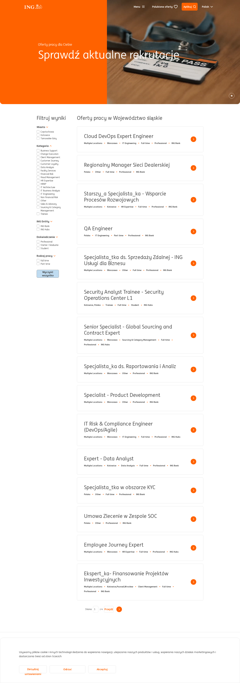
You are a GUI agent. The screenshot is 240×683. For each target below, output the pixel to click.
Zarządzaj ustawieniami (33, 670)
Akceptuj (102, 669)
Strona (88, 609)
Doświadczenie (46, 237)
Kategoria (43, 146)
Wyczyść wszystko (48, 273)
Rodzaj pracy (44, 255)
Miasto (41, 127)
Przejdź (108, 609)
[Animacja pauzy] (231, 96)
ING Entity (43, 221)
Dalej (119, 609)
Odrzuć (67, 669)
